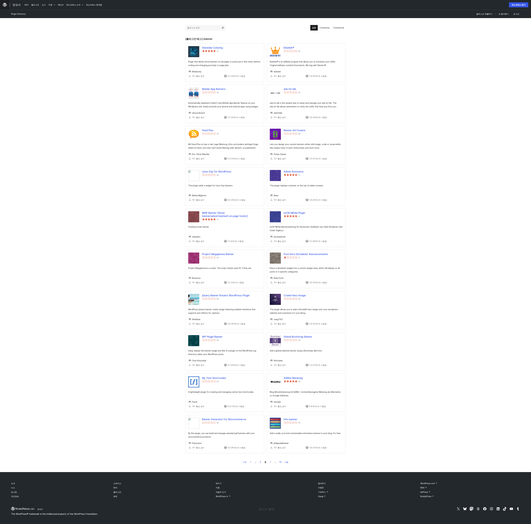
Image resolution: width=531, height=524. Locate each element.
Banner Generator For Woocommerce (224, 419)
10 (280, 462)
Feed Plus (207, 130)
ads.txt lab (290, 89)
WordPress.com (428, 483)
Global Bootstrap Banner (298, 336)
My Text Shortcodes (214, 378)
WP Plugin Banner (212, 336)
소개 (13, 483)
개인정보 (15, 496)
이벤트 (321, 487)
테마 (115, 487)
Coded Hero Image (295, 295)
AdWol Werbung (293, 378)
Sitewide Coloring (212, 47)
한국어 (40, 509)
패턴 (115, 496)
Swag (322, 496)
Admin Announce (294, 171)
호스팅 (14, 492)
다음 (286, 462)
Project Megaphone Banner (218, 254)
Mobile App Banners (214, 89)
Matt (423, 487)
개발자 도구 (221, 492)
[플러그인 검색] (223, 28)
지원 (218, 487)
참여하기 (322, 483)
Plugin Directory (18, 14)
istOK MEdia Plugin (294, 212)
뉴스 (13, 487)
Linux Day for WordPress (216, 171)
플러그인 (117, 492)
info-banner (290, 419)
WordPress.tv (223, 496)
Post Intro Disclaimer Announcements (306, 254)
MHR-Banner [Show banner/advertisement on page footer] (225, 214)
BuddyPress (427, 496)
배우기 (219, 483)
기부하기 (323, 492)
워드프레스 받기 (519, 5)
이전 (245, 462)
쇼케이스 (117, 483)
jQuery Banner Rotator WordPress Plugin (226, 295)
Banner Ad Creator (295, 130)
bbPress (425, 492)
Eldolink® (289, 47)
